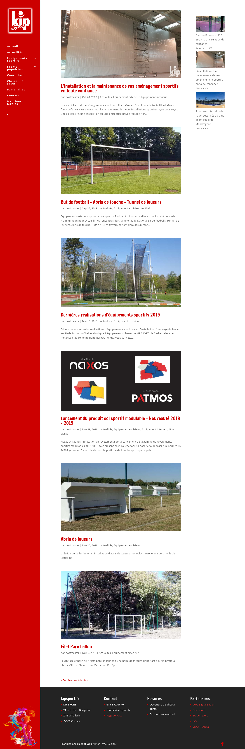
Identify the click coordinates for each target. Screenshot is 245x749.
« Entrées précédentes (74, 680)
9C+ (195, 721)
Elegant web (84, 744)
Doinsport (199, 710)
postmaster (72, 97)
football (145, 208)
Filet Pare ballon (76, 646)
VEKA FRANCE (201, 726)
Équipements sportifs (17, 59)
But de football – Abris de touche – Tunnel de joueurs (111, 202)
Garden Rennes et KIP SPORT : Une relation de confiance (210, 39)
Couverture (16, 75)
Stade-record (200, 715)
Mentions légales (14, 103)
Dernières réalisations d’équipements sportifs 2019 (110, 314)
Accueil (12, 46)
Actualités (15, 52)
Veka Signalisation (204, 704)
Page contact (114, 715)
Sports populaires (15, 68)
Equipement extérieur (126, 97)
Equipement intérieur (154, 97)
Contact (13, 95)
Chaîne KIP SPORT (15, 82)
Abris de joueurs (77, 539)
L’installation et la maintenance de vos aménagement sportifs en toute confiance (120, 88)
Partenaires (16, 89)
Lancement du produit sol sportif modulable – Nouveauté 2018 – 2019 (120, 420)
